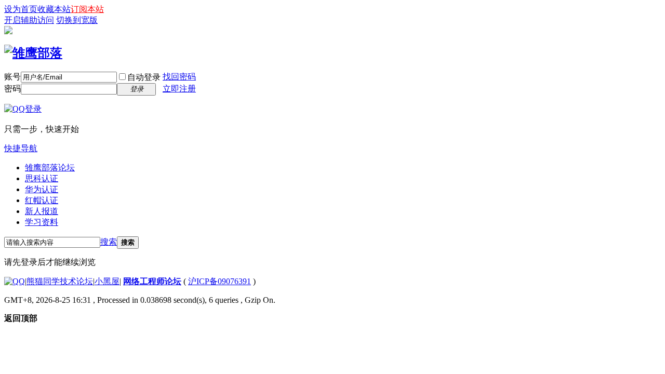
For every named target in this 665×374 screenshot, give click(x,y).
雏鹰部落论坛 (50, 167)
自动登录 (144, 77)
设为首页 (20, 9)
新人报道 (41, 211)
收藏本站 (54, 9)
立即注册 (179, 88)
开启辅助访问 (29, 20)
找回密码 (179, 76)
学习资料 (41, 222)
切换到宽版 (77, 20)
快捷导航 (20, 148)
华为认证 (41, 189)
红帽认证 (41, 200)
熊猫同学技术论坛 (59, 281)
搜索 (108, 241)
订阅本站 (87, 9)
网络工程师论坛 (152, 281)
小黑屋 (107, 281)
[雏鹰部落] (33, 53)
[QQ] (14, 281)
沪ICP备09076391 (219, 281)
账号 (12, 76)
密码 (12, 88)
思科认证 (41, 178)
